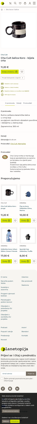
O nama (4, 277)
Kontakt (25, 336)
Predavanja (5, 336)
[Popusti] (10, 3)
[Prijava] (29, 3)
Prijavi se (31, 374)
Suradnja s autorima (5, 288)
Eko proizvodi (27, 281)
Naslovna (25, 285)
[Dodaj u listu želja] (22, 72)
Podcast (4, 327)
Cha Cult (4, 55)
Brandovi (25, 331)
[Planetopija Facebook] (3, 389)
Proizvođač (27, 103)
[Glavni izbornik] (34, 3)
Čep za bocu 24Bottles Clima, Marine (26, 208)
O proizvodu (10, 103)
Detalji (18, 103)
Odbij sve (6, 421)
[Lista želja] (20, 3)
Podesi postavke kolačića (10, 411)
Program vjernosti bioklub (8, 295)
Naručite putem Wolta (7, 282)
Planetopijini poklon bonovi (6, 301)
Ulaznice (25, 277)
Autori (24, 327)
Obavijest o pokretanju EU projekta (6, 308)
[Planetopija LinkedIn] (17, 389)
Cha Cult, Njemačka (18, 144)
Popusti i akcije (7, 331)
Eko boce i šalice (12, 9)
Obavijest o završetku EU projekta (6, 317)
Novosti (4, 340)
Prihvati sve (14, 421)
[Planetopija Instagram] (10, 389)
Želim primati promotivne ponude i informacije (18, 380)
